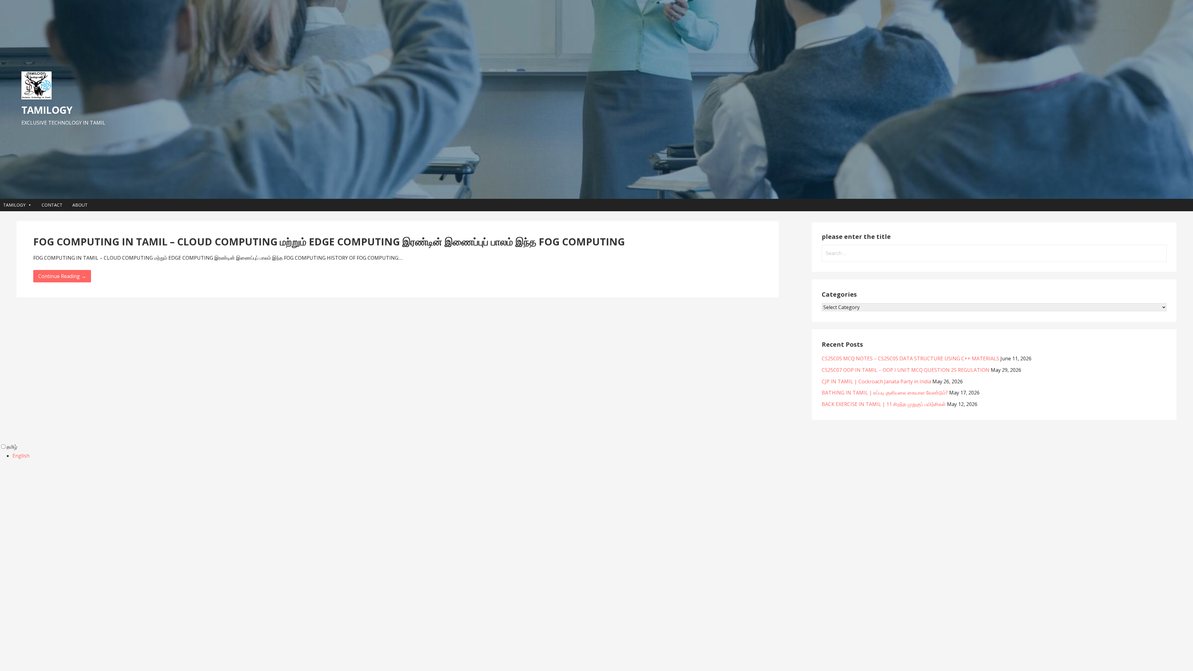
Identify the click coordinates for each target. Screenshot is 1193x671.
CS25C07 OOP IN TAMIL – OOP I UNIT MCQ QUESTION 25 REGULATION (906, 370)
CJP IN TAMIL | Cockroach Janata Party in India (876, 381)
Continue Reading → (62, 276)
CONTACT (52, 205)
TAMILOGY (46, 109)
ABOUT (80, 205)
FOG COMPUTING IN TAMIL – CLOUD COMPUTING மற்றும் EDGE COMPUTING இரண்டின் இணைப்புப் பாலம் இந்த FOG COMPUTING (329, 241)
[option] (602, 455)
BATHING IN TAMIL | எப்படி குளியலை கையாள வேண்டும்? (885, 392)
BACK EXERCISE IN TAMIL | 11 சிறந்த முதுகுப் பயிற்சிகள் (884, 404)
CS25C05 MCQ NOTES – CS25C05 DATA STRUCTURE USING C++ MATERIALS (910, 358)
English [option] (21, 455)
